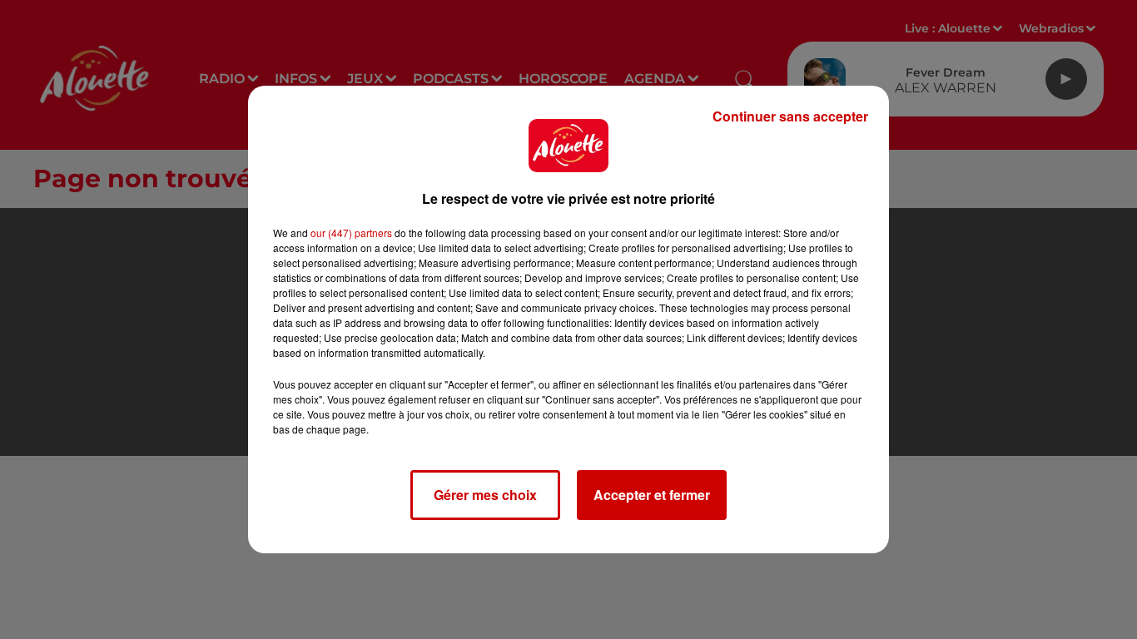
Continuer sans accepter (790, 116)
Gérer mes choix (485, 494)
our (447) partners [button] (351, 232)
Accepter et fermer (651, 494)
